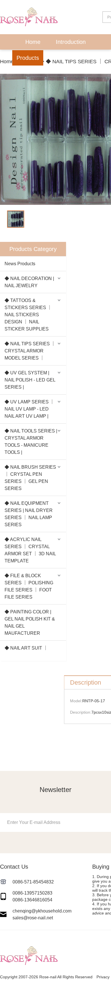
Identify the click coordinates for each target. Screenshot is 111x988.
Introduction (71, 42)
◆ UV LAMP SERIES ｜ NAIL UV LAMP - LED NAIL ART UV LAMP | (29, 409)
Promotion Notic (74, 58)
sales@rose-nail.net (33, 917)
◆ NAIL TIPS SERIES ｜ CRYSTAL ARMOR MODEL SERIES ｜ (30, 350)
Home (32, 42)
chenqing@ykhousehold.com (42, 911)
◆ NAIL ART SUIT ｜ (26, 648)
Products (28, 58)
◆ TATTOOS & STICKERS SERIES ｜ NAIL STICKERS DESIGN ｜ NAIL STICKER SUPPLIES (28, 314)
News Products (20, 263)
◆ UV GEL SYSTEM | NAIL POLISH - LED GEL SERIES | (30, 379)
